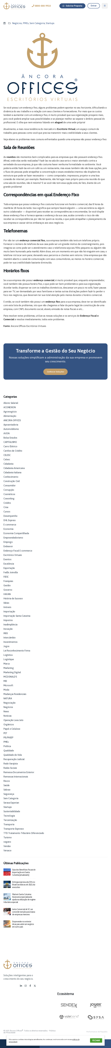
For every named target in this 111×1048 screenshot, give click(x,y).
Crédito (7, 503)
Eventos (7, 559)
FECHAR (96, 1040)
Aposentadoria (10, 424)
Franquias (8, 581)
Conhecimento (10, 476)
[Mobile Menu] (105, 5)
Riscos (6, 781)
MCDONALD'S (10, 676)
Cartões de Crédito (12, 450)
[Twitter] (35, 986)
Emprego (8, 542)
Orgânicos (8, 724)
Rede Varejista (10, 763)
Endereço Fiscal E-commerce (17, 550)
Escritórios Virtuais (12, 555)
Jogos (6, 646)
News (6, 711)
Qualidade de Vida (12, 755)
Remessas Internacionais (15, 776)
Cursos (6, 511)
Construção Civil (11, 481)
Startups (50, 23)
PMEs (26, 23)
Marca (6, 663)
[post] (7, 872)
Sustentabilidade (11, 811)
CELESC (7, 455)
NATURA (7, 698)
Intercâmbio (9, 637)
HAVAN (7, 594)
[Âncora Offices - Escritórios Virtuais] (14, 5)
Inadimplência (10, 624)
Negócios (17, 23)
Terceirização (10, 820)
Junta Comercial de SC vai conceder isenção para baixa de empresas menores (23, 912)
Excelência (8, 563)
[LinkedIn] (21, 986)
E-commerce (9, 524)
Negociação (9, 702)
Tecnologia (9, 815)
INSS (5, 633)
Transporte (8, 824)
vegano (7, 841)
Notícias (7, 715)
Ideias (6, 602)
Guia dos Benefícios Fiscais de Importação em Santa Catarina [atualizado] (23, 872)
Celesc (6, 459)
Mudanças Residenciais (14, 694)
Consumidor (9, 485)
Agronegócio (10, 411)
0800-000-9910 (42, 5)
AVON (6, 433)
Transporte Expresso (13, 828)
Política (7, 746)
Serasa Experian (11, 802)
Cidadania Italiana (12, 472)
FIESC (6, 576)
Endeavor (8, 546)
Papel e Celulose (11, 728)
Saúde (6, 785)
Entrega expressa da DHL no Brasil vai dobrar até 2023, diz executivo (23, 884)
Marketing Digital (12, 672)
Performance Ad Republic (97, 1032)
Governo (7, 589)
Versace (7, 850)
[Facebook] (30, 986)
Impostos (8, 620)
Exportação (9, 568)
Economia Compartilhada (16, 533)
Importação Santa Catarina (16, 616)
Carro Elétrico (10, 446)
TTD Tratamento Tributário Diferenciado (23, 833)
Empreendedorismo (13, 537)
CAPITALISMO (10, 442)
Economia (8, 529)
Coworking (8, 498)
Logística (7, 655)
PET (5, 733)
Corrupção (8, 490)
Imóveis (7, 607)
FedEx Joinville (10, 572)
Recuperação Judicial (14, 759)
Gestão (7, 585)
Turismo (7, 837)
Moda (6, 689)
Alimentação (9, 416)
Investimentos (10, 642)
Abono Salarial (10, 403)
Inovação (8, 629)
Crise (5, 507)
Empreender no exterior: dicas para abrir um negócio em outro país (23, 924)
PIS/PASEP (8, 737)
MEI (5, 681)
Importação (9, 611)
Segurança (8, 794)
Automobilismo (11, 429)
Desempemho (10, 516)
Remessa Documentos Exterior (18, 772)
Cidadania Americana (14, 468)
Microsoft (8, 685)
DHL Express (9, 520)
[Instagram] (26, 986)
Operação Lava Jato (13, 720)
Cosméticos (9, 494)
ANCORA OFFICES (12, 420)
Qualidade (8, 750)
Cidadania (8, 463)
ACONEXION (9, 407)
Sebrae (6, 789)
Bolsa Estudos (10, 437)
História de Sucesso (13, 598)
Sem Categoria (37, 23)
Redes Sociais (10, 768)
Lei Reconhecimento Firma (16, 650)
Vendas (7, 846)
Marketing (8, 668)
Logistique (8, 659)
